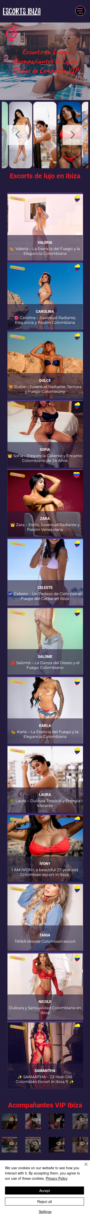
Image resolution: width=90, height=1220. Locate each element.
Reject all (44, 1201)
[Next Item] (72, 135)
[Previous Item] (18, 135)
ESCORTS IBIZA (21, 11)
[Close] (83, 1167)
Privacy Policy (57, 1178)
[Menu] (80, 11)
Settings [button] (45, 1211)
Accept (44, 1190)
